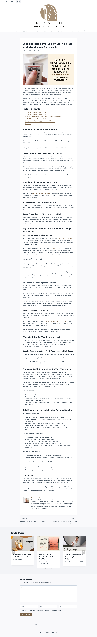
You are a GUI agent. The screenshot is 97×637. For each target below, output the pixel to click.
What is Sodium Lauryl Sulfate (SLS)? (35, 112)
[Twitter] (20, 1)
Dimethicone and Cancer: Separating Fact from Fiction (74, 557)
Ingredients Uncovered (55, 31)
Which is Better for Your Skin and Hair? (36, 118)
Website (62, 606)
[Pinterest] (17, 1)
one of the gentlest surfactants (41, 193)
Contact (12, 1)
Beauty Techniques (41, 31)
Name (23, 606)
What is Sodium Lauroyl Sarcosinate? (35, 114)
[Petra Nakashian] (26, 500)
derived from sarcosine (58, 248)
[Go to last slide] (13, 552)
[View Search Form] (84, 31)
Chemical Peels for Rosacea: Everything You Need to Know (64, 521)
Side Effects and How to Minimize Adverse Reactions (40, 122)
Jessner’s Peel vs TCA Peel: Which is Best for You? (33, 521)
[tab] (45, 568)
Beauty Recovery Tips (27, 31)
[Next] (83, 552)
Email (42, 606)
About (7, 1)
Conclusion (28, 124)
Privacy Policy (39, 625)
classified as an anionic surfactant (36, 167)
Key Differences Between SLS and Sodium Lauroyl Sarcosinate (43, 116)
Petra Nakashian (28, 50)
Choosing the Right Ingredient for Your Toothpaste (39, 120)
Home (17, 31)
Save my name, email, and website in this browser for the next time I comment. (42, 610)
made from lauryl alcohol (65, 238)
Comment (24, 587)
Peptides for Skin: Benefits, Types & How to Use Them (48, 557)
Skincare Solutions (69, 31)
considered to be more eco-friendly (56, 321)
